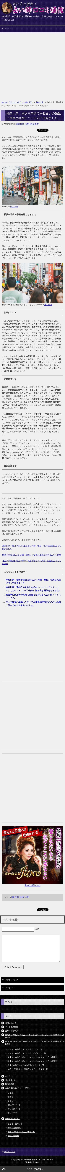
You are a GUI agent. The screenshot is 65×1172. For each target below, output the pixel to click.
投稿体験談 (9, 1084)
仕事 (12, 897)
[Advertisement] (32, 65)
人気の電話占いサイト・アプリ (18, 1088)
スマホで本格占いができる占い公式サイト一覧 (27, 1053)
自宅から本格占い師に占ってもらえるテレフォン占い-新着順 (32, 1057)
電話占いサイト (14, 1105)
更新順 (10, 1101)
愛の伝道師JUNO (32, 885)
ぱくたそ (14, 206)
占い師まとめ (10, 1080)
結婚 (27, 897)
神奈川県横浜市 (32, 124)
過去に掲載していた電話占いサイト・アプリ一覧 (28, 1069)
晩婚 (22, 897)
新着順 (10, 1097)
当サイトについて (12, 1031)
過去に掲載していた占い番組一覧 (21, 1132)
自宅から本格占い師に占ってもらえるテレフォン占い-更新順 (32, 1061)
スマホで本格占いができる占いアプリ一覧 (25, 1049)
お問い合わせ (10, 1023)
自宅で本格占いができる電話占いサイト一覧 (26, 1065)
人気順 (10, 1093)
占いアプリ (12, 1113)
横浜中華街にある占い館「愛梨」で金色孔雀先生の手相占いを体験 (31, 555)
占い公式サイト (14, 1109)
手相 (17, 897)
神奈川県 (20, 124)
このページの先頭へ (35, 1169)
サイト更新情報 (11, 1027)
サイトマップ (9, 1152)
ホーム (8, 1076)
